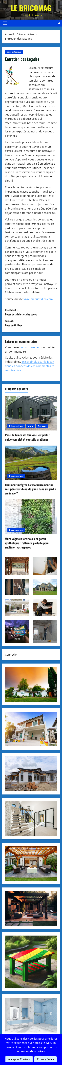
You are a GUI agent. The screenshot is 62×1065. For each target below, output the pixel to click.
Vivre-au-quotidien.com (38, 299)
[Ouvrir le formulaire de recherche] (59, 23)
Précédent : (21, 312)
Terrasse (42, 426)
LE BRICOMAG (31, 7)
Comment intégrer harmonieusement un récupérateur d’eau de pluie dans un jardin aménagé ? (30, 489)
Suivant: (13, 323)
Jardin (31, 426)
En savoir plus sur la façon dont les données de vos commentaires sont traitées (29, 366)
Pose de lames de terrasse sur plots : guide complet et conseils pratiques (27, 437)
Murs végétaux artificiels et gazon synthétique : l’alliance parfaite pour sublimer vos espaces (27, 543)
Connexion (11, 654)
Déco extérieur (14, 51)
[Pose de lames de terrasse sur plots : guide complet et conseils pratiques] (31, 413)
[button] (5, 23)
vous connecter (29, 347)
